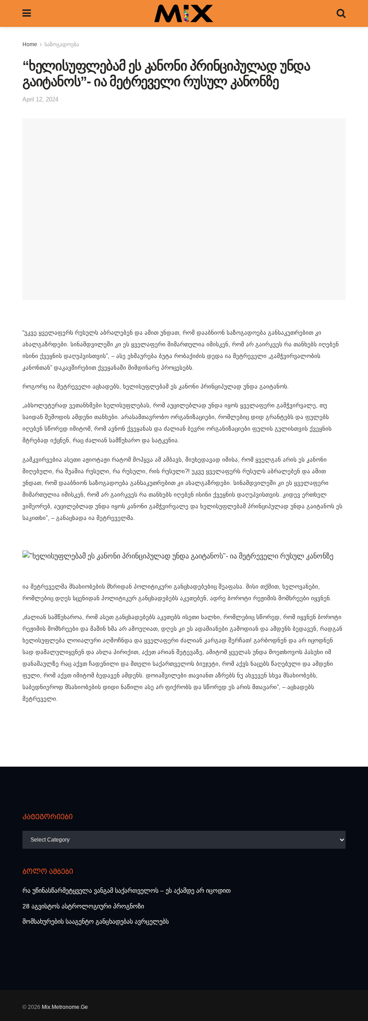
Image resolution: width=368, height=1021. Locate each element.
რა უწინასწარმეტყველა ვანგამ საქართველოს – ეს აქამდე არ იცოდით (126, 890)
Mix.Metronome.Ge (65, 1007)
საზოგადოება (61, 44)
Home (29, 44)
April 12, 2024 (40, 99)
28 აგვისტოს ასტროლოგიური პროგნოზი (83, 906)
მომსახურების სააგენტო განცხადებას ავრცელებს (95, 921)
